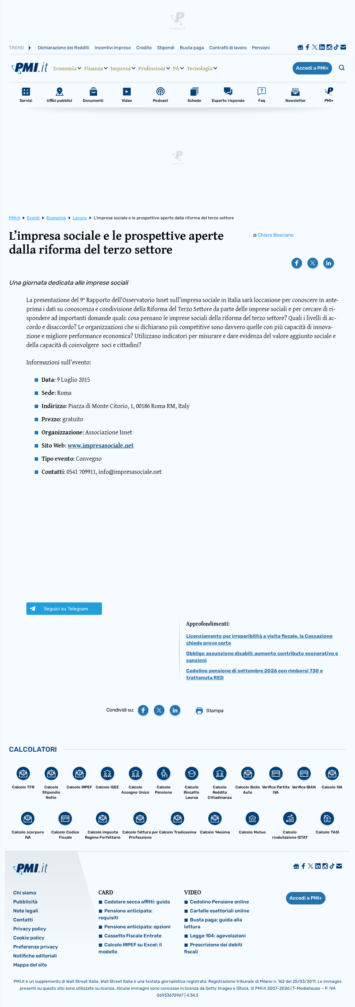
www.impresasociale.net (101, 445)
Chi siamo (24, 893)
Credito (143, 47)
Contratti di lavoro (227, 47)
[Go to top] (302, 984)
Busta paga (192, 47)
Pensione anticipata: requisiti (125, 914)
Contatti (23, 920)
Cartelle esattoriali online (219, 911)
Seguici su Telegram (66, 608)
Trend (16, 47)
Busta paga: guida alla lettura (213, 923)
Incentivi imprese (113, 47)
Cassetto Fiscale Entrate (133, 936)
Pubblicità (25, 902)
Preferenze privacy (35, 947)
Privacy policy (29, 929)
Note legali (25, 911)
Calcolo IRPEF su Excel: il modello (130, 948)
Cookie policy (28, 938)
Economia (65, 68)
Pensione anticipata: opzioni (137, 927)
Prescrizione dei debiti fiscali (213, 948)
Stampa (215, 711)
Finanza (93, 68)
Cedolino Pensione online (219, 902)
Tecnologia (200, 68)
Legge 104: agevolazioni (218, 936)
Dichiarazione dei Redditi (63, 47)
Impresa (121, 68)
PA (176, 68)
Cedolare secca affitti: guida (137, 902)
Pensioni (261, 47)
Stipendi (165, 47)
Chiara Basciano (276, 235)
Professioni (151, 68)
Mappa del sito (30, 965)
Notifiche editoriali (35, 956)
